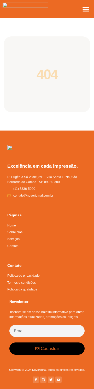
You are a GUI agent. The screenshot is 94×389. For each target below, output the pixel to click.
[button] (85, 9)
